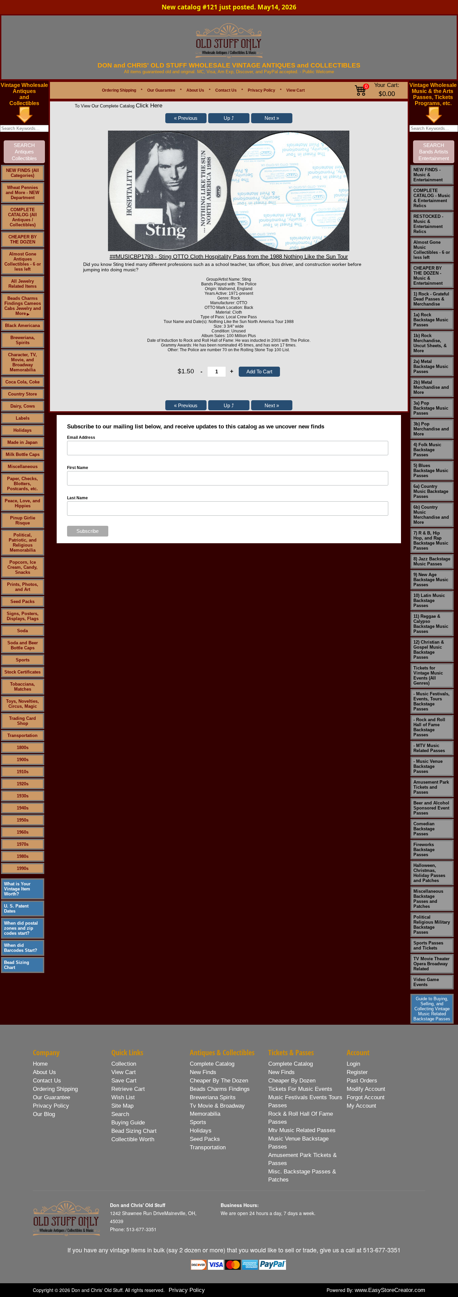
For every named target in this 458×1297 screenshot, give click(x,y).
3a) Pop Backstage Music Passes (430, 408)
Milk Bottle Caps (23, 454)
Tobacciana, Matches (22, 687)
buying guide (128, 1122)
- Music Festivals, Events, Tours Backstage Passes (431, 701)
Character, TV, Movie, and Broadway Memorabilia (22, 362)
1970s (22, 844)
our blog (44, 1114)
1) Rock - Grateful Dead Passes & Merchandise (431, 299)
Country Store (22, 394)
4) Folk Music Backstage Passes (427, 449)
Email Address (81, 437)
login (353, 1064)
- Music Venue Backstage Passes (428, 766)
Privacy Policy (261, 90)
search (120, 1114)
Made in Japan (22, 442)
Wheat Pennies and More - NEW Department (22, 192)
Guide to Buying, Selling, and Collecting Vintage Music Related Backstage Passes (431, 1008)
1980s (22, 856)
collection (123, 1064)
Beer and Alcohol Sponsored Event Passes (431, 808)
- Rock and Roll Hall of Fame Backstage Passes (429, 727)
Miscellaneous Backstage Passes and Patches (428, 899)
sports (198, 1122)
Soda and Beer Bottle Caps (22, 645)
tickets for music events (300, 1089)
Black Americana (22, 325)
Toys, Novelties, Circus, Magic (22, 704)
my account (361, 1106)
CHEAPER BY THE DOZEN (22, 239)
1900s (22, 759)
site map (122, 1106)
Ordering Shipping (119, 90)
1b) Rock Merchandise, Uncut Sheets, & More (430, 343)
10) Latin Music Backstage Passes (429, 600)
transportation (208, 1147)
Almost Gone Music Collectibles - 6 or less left (431, 250)
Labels (23, 418)
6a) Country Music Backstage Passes (430, 491)
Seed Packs (22, 601)
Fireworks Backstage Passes (424, 849)
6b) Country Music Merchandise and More (431, 515)
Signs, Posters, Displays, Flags (23, 616)
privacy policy (51, 1106)
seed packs (205, 1139)
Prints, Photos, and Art (22, 587)
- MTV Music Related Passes (429, 748)
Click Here (149, 105)
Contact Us (226, 90)
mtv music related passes (302, 1130)
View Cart (295, 90)
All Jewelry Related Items (22, 284)
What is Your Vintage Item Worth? (17, 888)
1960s (22, 832)
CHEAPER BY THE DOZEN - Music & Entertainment (428, 276)
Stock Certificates (22, 672)
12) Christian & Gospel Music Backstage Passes (428, 650)
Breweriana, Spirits (22, 340)
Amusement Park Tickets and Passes (431, 787)
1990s (22, 868)
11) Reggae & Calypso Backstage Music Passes (430, 624)
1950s (22, 820)
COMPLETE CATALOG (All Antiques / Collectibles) (22, 217)
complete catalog (212, 1064)
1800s (22, 747)
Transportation (22, 735)
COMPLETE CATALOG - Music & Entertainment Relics (431, 198)
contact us (47, 1080)
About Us (195, 90)
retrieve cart (128, 1089)
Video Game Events (426, 982)
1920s (22, 783)
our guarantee (51, 1097)
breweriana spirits (213, 1097)
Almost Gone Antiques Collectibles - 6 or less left (22, 261)
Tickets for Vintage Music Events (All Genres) (428, 675)
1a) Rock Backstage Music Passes (430, 319)
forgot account (366, 1097)
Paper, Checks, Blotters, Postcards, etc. (22, 483)
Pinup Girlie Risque (22, 520)
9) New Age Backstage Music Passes (430, 579)
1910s (22, 771)
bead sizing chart (134, 1131)
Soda (22, 630)
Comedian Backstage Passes (424, 828)
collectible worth (132, 1139)
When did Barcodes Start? (20, 948)
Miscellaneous (23, 466)
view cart (123, 1072)
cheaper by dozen (292, 1080)
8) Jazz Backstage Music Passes (431, 561)
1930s (22, 795)
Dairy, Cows (22, 406)
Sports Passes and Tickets (428, 945)
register (357, 1072)
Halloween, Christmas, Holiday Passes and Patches (429, 873)
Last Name (77, 498)
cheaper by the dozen (219, 1080)
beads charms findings (220, 1089)
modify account (366, 1089)
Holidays (22, 430)
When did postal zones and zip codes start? (21, 928)
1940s (22, 807)
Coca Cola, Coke (22, 381)
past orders (362, 1080)
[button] (186, 118)
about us (44, 1072)
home (40, 1064)
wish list (123, 1097)
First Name (77, 467)
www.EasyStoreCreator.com (390, 1290)
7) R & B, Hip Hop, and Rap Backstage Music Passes (430, 540)
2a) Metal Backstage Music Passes (430, 366)
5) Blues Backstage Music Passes (430, 470)
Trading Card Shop (22, 721)
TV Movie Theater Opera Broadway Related (431, 963)
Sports (23, 659)
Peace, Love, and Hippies (22, 503)
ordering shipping (55, 1089)
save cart (123, 1080)
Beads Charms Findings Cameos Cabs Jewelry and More (22, 306)
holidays (201, 1130)
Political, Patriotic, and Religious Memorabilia (23, 542)
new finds (203, 1072)
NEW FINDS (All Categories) (22, 173)
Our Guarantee (161, 90)
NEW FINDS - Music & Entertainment (428, 174)
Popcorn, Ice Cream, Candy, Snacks (22, 567)
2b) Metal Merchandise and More (431, 387)
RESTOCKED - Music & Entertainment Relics (428, 224)
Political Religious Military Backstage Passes (431, 925)
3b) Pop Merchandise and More (431, 428)
